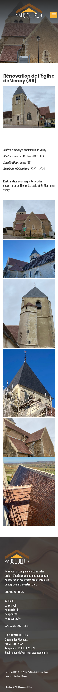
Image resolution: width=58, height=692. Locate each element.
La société (10, 605)
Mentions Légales (20, 676)
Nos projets (11, 614)
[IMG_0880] (29, 437)
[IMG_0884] (29, 313)
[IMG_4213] (29, 259)
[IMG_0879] (29, 219)
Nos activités (12, 610)
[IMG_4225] (29, 383)
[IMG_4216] (29, 491)
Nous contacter (13, 618)
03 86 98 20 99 (26, 648)
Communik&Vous (25, 687)
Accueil (9, 601)
